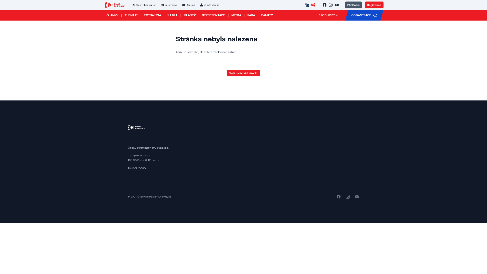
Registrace (374, 5)
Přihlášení (353, 5)
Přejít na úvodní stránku (243, 73)
